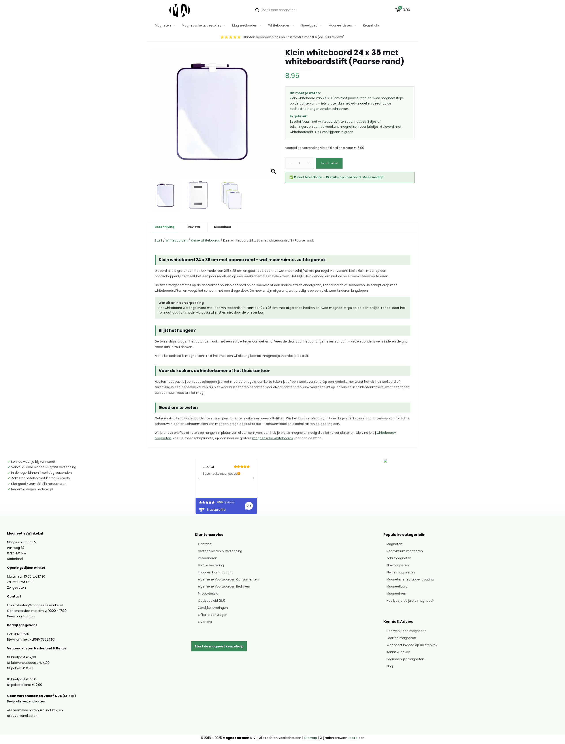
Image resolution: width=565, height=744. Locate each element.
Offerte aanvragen (212, 615)
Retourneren (207, 558)
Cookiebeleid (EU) (211, 600)
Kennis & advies (398, 652)
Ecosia (353, 738)
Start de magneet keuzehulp (218, 646)
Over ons (205, 622)
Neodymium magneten (404, 551)
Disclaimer (222, 227)
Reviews (194, 227)
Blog (389, 666)
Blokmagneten (397, 565)
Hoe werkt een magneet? (406, 631)
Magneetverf (396, 593)
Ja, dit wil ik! (329, 163)
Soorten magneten (401, 638)
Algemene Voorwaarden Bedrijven (224, 586)
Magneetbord (396, 586)
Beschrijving (164, 227)
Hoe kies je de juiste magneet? (410, 600)
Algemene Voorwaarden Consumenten (228, 579)
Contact (204, 544)
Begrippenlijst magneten (405, 659)
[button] (272, 118)
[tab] (164, 227)
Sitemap (310, 738)
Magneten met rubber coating (410, 579)
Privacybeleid (208, 593)
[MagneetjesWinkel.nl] (180, 10)
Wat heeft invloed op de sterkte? (411, 645)
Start (158, 240)
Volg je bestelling (211, 565)
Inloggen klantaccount (215, 572)
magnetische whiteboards (272, 438)
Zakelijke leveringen (213, 607)
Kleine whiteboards (205, 240)
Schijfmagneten (398, 558)
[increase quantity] (309, 163)
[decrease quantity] (290, 163)
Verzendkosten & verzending (220, 551)
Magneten (394, 544)
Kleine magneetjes (400, 572)
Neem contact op (21, 616)
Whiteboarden (177, 240)
